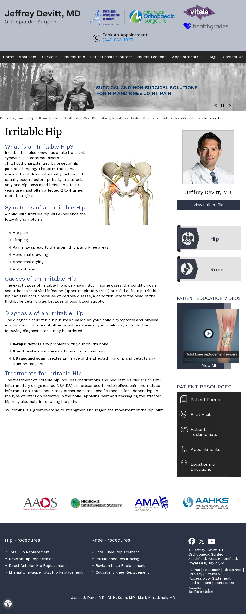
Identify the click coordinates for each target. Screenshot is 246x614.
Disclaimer (232, 570)
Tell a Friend (200, 583)
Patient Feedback (153, 57)
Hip (177, 118)
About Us (27, 57)
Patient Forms (205, 399)
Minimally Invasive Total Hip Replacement (46, 572)
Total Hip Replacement (29, 552)
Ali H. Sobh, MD (121, 597)
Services (49, 57)
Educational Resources (111, 57)
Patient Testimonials (204, 432)
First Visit (201, 414)
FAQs (210, 57)
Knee (217, 270)
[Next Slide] (230, 105)
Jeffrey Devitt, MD (208, 192)
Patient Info (74, 57)
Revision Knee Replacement (120, 566)
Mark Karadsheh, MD (156, 597)
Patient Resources (204, 387)
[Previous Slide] (215, 105)
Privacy (196, 574)
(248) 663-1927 (118, 39)
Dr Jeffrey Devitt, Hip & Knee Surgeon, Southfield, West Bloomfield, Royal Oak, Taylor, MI (73, 118)
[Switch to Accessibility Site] (7, 603)
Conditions (192, 118)
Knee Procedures (111, 540)
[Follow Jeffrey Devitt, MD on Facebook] (192, 541)
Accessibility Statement (210, 578)
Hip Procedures (22, 540)
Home (8, 57)
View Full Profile (208, 204)
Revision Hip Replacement (32, 559)
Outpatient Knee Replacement (122, 572)
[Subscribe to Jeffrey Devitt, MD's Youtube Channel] (211, 541)
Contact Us (233, 57)
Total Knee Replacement (117, 552)
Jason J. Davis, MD (88, 597)
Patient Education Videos (209, 298)
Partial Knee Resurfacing (117, 559)
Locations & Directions (203, 467)
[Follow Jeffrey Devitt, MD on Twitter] (202, 541)
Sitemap (212, 574)
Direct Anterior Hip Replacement (38, 566)
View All (209, 365)
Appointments (185, 57)
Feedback (211, 570)
